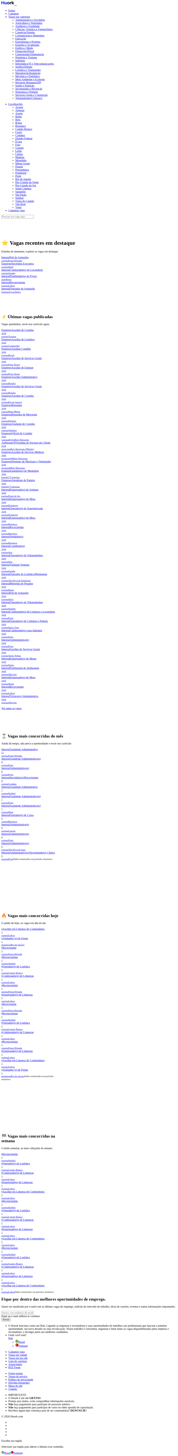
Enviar (6, 1319)
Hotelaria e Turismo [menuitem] (26, 57)
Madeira (19, 157)
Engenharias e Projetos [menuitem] (27, 41)
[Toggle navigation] (15, 5)
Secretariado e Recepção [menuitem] (28, 88)
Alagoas (19, 110)
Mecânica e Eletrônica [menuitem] (27, 76)
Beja (17, 119)
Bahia (18, 116)
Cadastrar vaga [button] (16, 210)
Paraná (19, 166)
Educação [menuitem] (20, 38)
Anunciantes (15, 1364)
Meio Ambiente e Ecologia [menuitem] (30, 79)
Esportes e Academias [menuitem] (27, 44)
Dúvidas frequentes (19, 1382)
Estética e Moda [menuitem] (24, 48)
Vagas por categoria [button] (19, 16)
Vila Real (20, 204)
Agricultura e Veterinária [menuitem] (28, 23)
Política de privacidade (20, 1379)
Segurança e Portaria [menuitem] (26, 91)
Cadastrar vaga (16, 1351)
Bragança (20, 125)
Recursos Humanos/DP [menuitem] (28, 82)
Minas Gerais (22, 163)
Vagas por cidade (17, 1354)
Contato (12, 1389)
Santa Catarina (23, 188)
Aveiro (19, 113)
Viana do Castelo (24, 201)
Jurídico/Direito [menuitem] (23, 66)
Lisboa (19, 154)
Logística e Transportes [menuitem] (28, 69)
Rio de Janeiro (23, 179)
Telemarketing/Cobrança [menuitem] (28, 98)
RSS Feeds (14, 1367)
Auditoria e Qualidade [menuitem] (27, 26)
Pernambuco (22, 169)
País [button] (10, 1338)
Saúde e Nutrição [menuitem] (24, 85)
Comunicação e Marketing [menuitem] (29, 35)
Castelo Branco (23, 129)
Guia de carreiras (17, 1361)
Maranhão (20, 160)
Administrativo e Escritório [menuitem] (30, 19)
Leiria (18, 151)
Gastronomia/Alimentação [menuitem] (29, 54)
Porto (18, 176)
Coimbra (20, 135)
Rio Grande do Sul (25, 185)
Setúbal (19, 197)
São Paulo (20, 194)
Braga (18, 122)
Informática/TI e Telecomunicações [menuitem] (34, 63)
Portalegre (20, 172)
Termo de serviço (17, 1376)
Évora (18, 141)
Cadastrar (13, 13)
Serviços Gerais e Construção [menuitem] (31, 95)
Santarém (20, 191)
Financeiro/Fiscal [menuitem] (24, 51)
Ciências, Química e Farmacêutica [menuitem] (34, 29)
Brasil (21, 1342)
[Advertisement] (89, 227)
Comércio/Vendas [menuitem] (25, 32)
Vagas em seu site (18, 1358)
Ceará (18, 132)
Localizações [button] (15, 104)
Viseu (18, 207)
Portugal (23, 1345)
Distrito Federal (23, 138)
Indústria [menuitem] (20, 60)
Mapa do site (15, 1385)
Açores (19, 107)
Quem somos (15, 1373)
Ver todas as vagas (11, 708)
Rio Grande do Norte (27, 182)
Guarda (19, 147)
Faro (17, 144)
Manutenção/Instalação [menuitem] (28, 73)
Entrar (11, 10)
